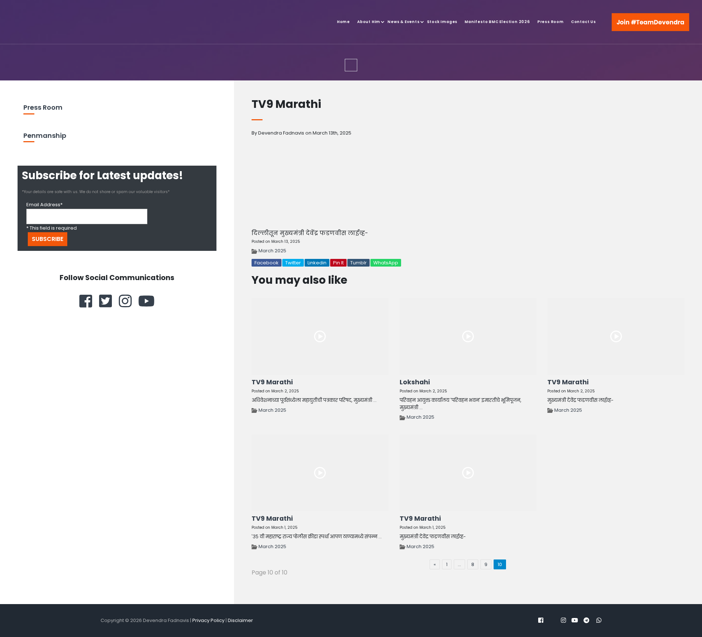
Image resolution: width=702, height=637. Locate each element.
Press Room (550, 21)
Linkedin (317, 262)
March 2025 (272, 250)
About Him (368, 21)
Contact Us (583, 21)
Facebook (266, 262)
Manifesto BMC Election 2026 (497, 21)
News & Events (403, 21)
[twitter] (105, 301)
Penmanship (44, 135)
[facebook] (85, 301)
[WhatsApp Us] (669, 615)
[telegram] (586, 620)
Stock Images (442, 21)
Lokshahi (415, 382)
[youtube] (146, 301)
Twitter (293, 262)
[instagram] (125, 301)
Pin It (338, 262)
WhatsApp (385, 262)
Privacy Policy (208, 620)
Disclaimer (240, 620)
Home (343, 21)
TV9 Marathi (272, 382)
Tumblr (358, 262)
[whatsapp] (598, 620)
